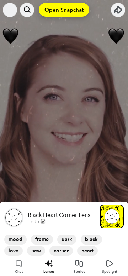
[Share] (118, 10)
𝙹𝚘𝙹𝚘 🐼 (37, 221)
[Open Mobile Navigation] (10, 10)
